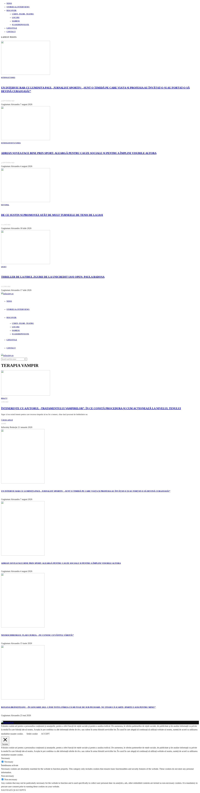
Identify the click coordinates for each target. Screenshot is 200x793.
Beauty (4, 398)
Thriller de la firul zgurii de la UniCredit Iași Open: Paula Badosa (52, 276)
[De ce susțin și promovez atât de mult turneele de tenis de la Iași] (25, 201)
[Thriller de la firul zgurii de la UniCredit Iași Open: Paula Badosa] (25, 263)
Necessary (8, 762)
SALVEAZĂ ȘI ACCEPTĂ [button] (13, 790)
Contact (11, 32)
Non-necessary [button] (7, 776)
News (9, 3)
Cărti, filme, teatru (23, 14)
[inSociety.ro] (7, 722)
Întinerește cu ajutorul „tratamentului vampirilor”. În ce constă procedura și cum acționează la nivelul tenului (91, 408)
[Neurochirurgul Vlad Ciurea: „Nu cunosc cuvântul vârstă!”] (23, 627)
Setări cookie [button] (32, 734)
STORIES (11, 77)
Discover (11, 10)
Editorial (5, 205)
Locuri (15, 17)
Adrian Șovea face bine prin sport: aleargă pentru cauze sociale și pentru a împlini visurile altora (78, 153)
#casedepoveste (20, 25)
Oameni (16, 21)
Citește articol (7, 420)
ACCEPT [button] (45, 734)
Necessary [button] (5, 758)
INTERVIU (4, 77)
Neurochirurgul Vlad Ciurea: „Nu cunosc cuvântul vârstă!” (37, 635)
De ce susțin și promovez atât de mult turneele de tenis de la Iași (52, 214)
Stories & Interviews (18, 7)
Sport (11, 143)
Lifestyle (12, 28)
